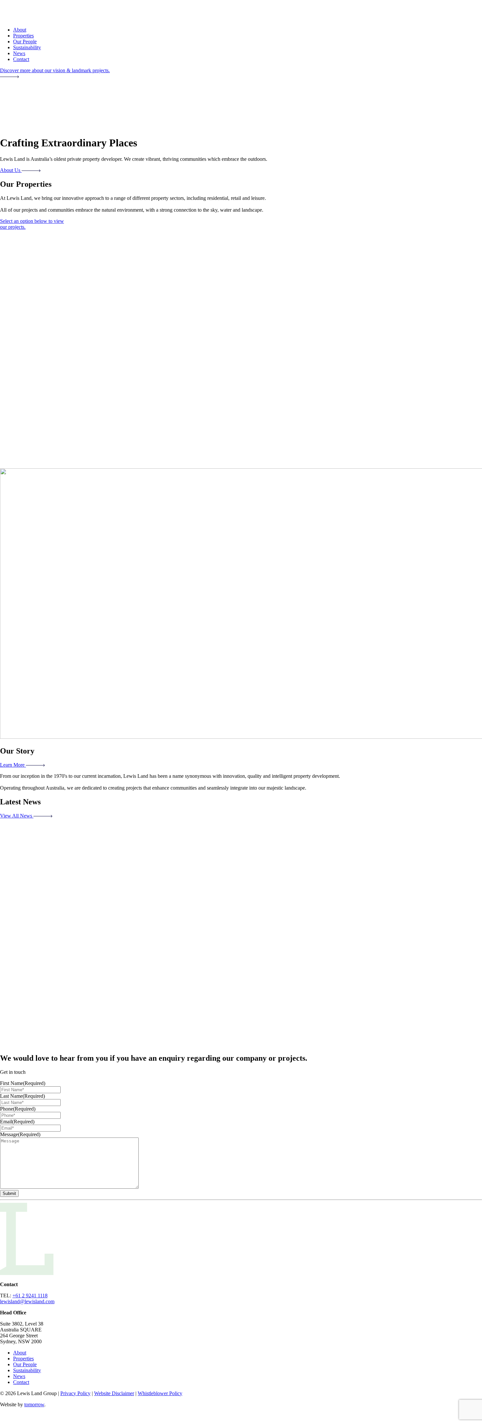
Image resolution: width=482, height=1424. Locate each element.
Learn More (13, 765)
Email (17, 1121)
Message (20, 1134)
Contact (21, 59)
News (19, 53)
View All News (16, 815)
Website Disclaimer (114, 1393)
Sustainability (27, 47)
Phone (17, 1109)
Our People (25, 41)
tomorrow (34, 1404)
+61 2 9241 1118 (30, 1295)
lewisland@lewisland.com (27, 1301)
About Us (11, 170)
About (19, 29)
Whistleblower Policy (160, 1393)
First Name (22, 1083)
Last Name (22, 1096)
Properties (23, 35)
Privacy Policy (75, 1393)
